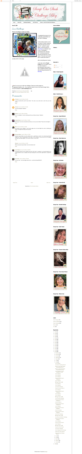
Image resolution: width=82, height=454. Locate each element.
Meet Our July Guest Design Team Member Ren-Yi (60, 367)
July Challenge (57, 363)
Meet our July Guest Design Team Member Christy (60, 369)
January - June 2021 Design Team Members (47, 22)
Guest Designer (56, 319)
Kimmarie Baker (18, 134)
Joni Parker (17, 158)
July (56, 360)
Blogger (46, 451)
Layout (28, 92)
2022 (55, 333)
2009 (55, 443)
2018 (55, 339)
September (58, 357)
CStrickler (17, 99)
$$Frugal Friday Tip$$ (59, 382)
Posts (56, 65)
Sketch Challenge (56, 321)
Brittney (16, 113)
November (57, 354)
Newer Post (15, 182)
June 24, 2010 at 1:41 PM (23, 143)
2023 (55, 331)
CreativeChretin (18, 120)
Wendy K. (17, 143)
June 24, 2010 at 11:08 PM (25, 149)
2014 (55, 345)
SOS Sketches (35, 22)
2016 (55, 342)
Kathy (25, 92)
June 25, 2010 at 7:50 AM (24, 158)
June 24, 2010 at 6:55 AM (22, 113)
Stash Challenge (56, 323)
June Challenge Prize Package (60, 430)
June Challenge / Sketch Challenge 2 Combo (59, 372)
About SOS (19, 22)
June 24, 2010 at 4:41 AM (23, 99)
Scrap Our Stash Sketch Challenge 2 (59, 379)
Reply (16, 103)
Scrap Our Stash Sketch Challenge (59, 408)
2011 (55, 350)
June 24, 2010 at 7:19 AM (22, 126)
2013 (55, 347)
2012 (55, 348)
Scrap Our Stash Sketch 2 (59, 388)
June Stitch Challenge (59, 386)
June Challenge (58, 373)
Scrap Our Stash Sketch (59, 422)
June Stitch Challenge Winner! (60, 364)
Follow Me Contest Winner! (60, 431)
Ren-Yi (16, 126)
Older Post (48, 182)
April (56, 437)
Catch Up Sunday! (58, 410)
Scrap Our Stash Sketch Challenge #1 (59, 404)
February (57, 440)
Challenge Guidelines (27, 22)
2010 (55, 351)
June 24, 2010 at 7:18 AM (25, 120)
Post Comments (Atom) (34, 186)
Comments (57, 67)
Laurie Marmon (18, 149)
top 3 (54, 326)
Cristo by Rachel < (58, 402)
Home (14, 22)
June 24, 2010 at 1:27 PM (25, 134)
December (57, 352)
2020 (55, 336)
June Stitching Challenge (19, 92)
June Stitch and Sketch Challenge (61, 417)
